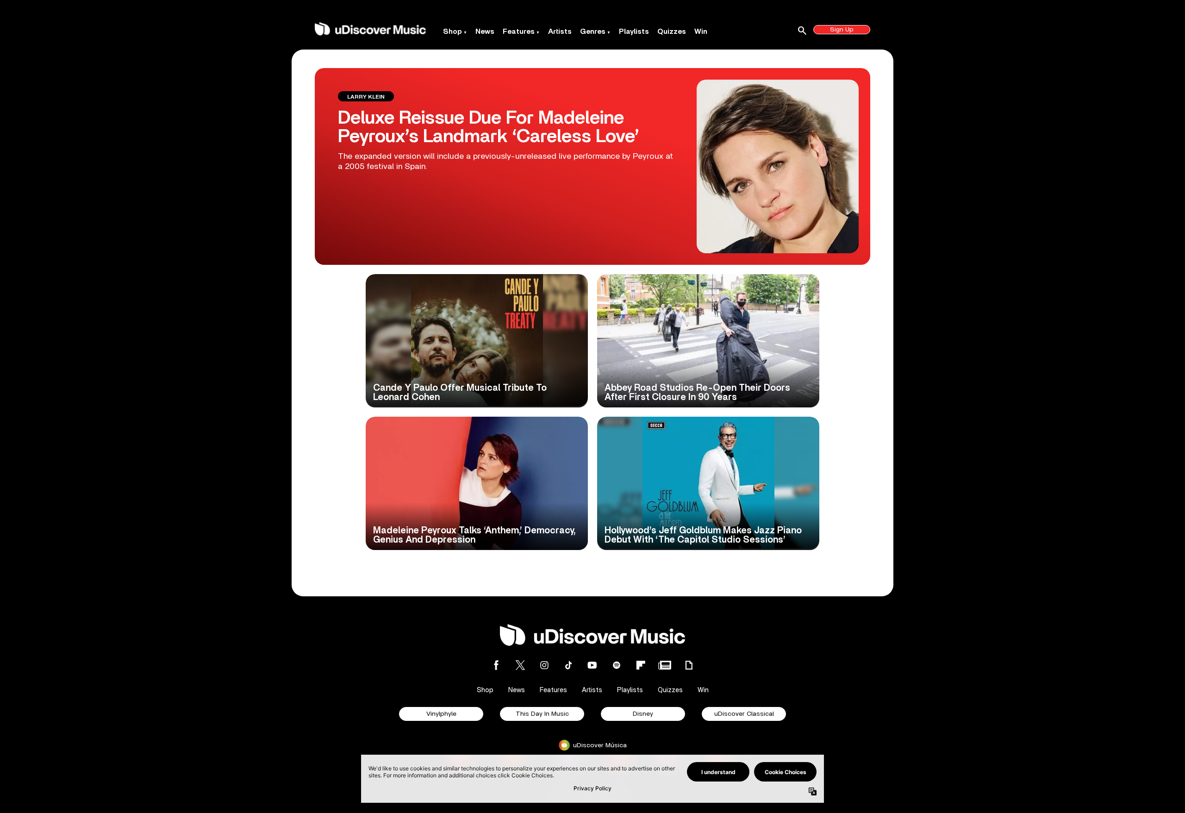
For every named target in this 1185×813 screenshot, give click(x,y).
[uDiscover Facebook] (496, 665)
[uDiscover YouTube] (592, 665)
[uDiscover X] (520, 665)
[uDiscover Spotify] (616, 665)
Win (700, 31)
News (484, 31)
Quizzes (671, 31)
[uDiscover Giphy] (688, 665)
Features (519, 31)
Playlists (634, 31)
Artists (560, 31)
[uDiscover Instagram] (544, 665)
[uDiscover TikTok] (568, 665)
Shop (452, 31)
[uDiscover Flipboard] (640, 665)
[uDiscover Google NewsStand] (664, 665)
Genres (592, 31)
